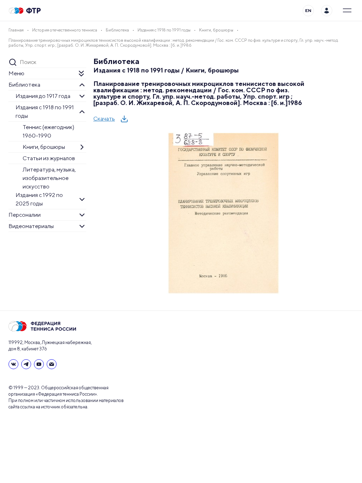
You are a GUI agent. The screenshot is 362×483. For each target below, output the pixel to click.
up (335, 457)
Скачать (104, 118)
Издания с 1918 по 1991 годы (45, 111)
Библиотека (24, 84)
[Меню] (347, 10)
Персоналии (24, 214)
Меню (16, 73)
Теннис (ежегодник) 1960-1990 (48, 131)
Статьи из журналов (49, 158)
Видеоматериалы (31, 226)
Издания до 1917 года (43, 96)
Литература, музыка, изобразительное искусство (49, 178)
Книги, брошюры (44, 147)
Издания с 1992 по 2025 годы (39, 199)
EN (308, 10)
